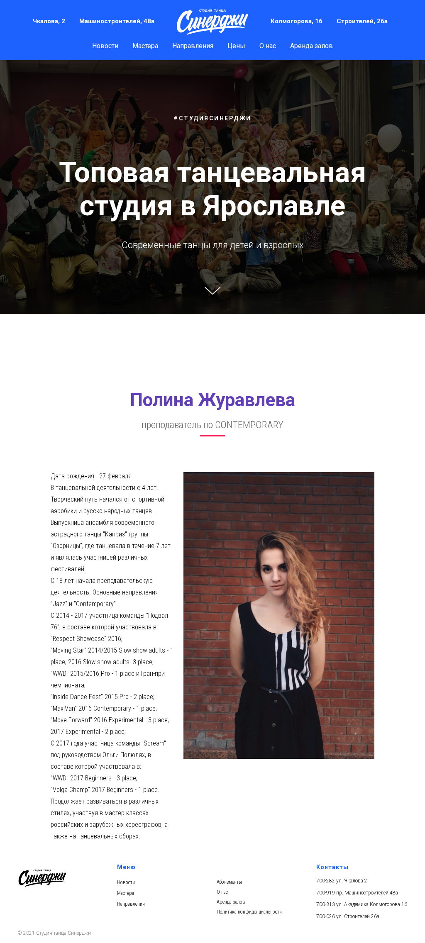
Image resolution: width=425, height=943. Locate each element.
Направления (192, 46)
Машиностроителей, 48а (116, 21)
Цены (236, 46)
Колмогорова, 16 (296, 21)
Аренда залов (311, 46)
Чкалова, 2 (49, 21)
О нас (267, 46)
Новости (105, 46)
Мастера (145, 46)
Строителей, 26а (362, 21)
